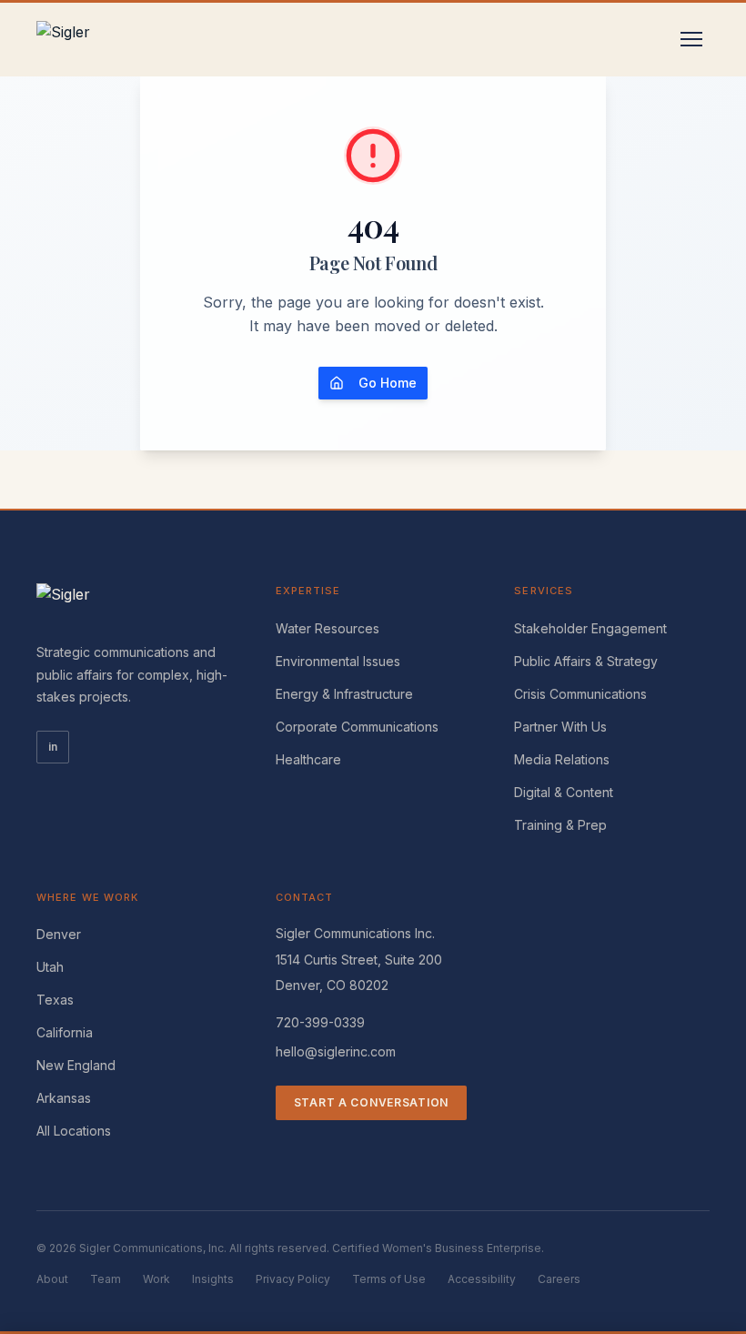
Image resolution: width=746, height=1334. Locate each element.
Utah (50, 967)
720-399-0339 (320, 1022)
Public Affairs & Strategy (586, 661)
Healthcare (308, 759)
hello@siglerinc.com (336, 1051)
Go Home (387, 382)
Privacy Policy (293, 1279)
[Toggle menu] (691, 39)
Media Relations (562, 759)
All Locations (73, 1130)
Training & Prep (560, 825)
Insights (213, 1279)
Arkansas (63, 1098)
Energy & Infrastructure (344, 694)
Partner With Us (560, 726)
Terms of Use (389, 1279)
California (64, 1032)
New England (76, 1065)
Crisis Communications (580, 694)
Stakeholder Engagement (590, 628)
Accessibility (482, 1279)
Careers (559, 1279)
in (52, 746)
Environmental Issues (338, 661)
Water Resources (327, 628)
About (52, 1279)
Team (105, 1279)
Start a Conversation (371, 1102)
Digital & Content (563, 792)
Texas (55, 999)
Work (156, 1279)
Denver (58, 934)
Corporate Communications (357, 726)
